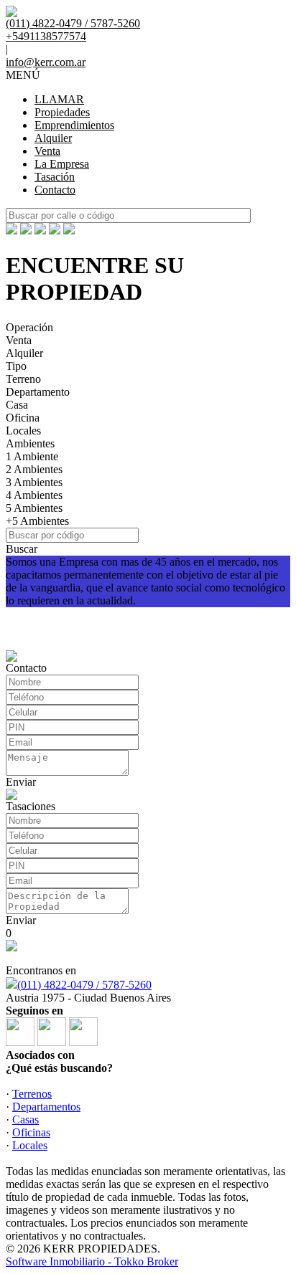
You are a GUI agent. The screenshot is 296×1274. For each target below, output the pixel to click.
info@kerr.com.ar (45, 62)
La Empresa (61, 164)
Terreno (23, 379)
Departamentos (46, 1107)
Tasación (54, 177)
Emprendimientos (74, 125)
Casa (17, 405)
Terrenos (32, 1094)
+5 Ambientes (37, 521)
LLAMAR (59, 99)
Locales (23, 430)
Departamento (38, 392)
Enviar (21, 782)
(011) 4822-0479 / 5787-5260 (84, 985)
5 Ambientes (34, 508)
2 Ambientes (34, 469)
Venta (47, 151)
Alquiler (53, 138)
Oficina (23, 418)
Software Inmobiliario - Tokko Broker (92, 1261)
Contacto (54, 190)
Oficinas (31, 1132)
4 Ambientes (34, 495)
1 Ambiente (32, 456)
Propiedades (62, 112)
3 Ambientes (34, 482)
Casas (25, 1119)
